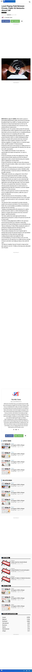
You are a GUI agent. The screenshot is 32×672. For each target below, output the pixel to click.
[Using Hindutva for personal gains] (5, 571)
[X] (18, 429)
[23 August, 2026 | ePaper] (5, 471)
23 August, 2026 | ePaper (18, 470)
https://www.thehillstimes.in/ (16, 401)
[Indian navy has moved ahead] (5, 563)
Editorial (6, 557)
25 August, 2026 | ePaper (18, 462)
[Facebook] (13, 429)
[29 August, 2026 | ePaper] (5, 446)
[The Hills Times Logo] (9, 1)
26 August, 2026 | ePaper (18, 453)
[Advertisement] (16, 41)
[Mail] (16, 429)
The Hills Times (8, 17)
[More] (21, 21)
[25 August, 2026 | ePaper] (5, 463)
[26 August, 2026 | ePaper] (5, 455)
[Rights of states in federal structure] (5, 579)
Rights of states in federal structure (20, 578)
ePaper (12, 443)
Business (4, 12)
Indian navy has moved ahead (19, 562)
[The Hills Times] (2, 17)
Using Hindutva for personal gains (20, 570)
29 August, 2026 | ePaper (17, 445)
